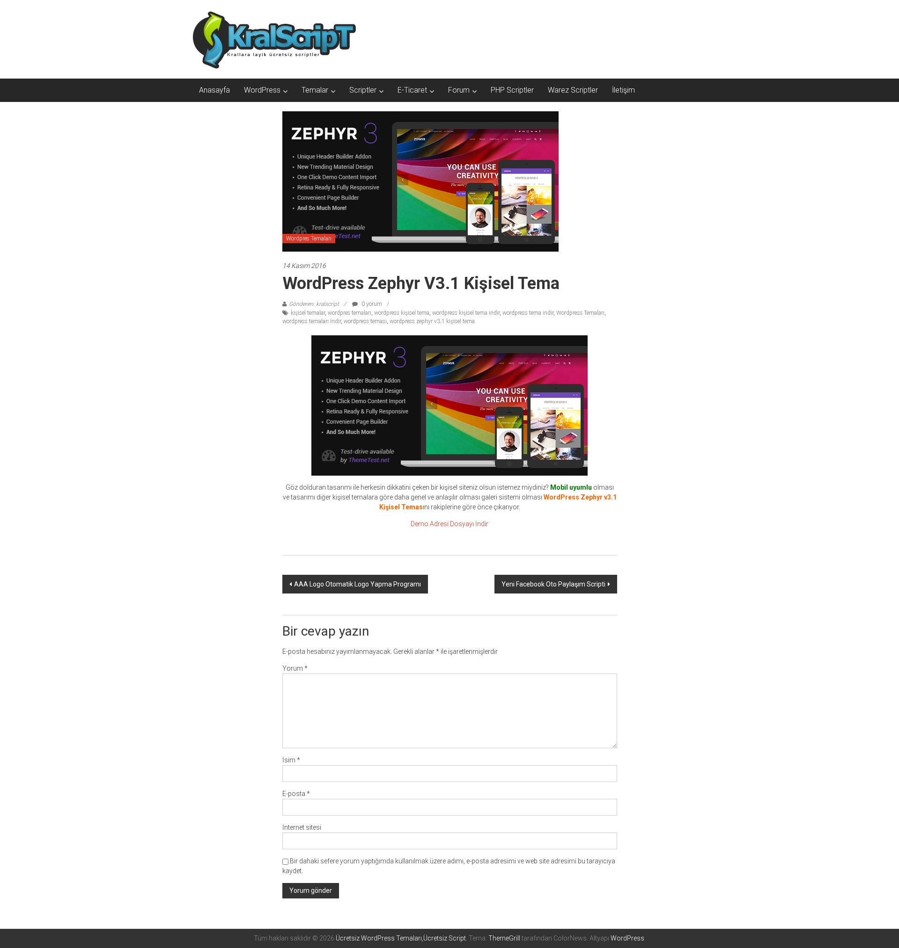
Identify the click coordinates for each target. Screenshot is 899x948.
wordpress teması (365, 321)
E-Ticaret (412, 90)
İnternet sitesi (301, 827)
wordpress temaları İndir (311, 321)
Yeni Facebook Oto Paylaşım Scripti (553, 584)
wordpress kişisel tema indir (466, 313)
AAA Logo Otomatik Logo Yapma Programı (357, 584)
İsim (291, 760)
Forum (459, 90)
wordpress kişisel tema (401, 313)
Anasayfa (214, 90)
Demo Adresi (430, 524)
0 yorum (371, 304)
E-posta (296, 793)
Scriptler (362, 90)
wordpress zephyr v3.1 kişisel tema (432, 321)
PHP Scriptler (512, 90)
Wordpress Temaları (580, 313)
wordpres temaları (349, 313)
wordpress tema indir (527, 313)
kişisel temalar (308, 313)
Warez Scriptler (573, 90)
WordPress (262, 90)
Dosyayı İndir (469, 524)
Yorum (295, 668)
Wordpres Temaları (309, 238)
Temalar (315, 90)
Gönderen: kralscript (314, 304)
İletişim (623, 90)
